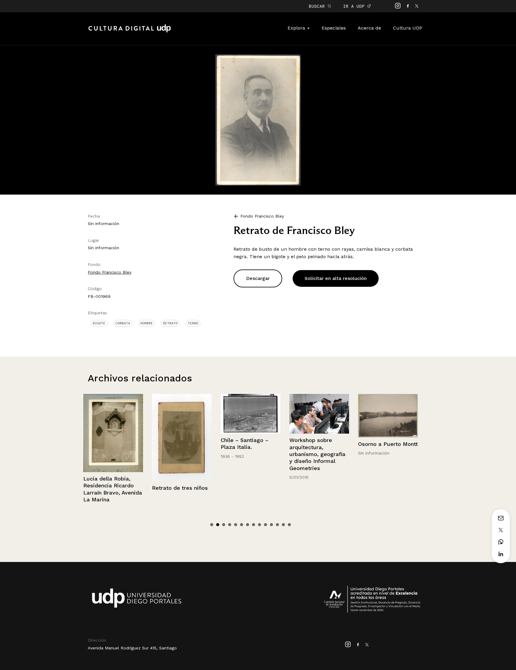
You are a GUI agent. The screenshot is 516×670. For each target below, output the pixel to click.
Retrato (170, 323)
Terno (193, 323)
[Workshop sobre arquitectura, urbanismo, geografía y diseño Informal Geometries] (252, 414)
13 (283, 524)
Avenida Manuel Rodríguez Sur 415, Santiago (132, 648)
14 (289, 524)
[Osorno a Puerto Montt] (320, 416)
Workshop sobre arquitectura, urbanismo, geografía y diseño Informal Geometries (250, 454)
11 (271, 524)
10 (265, 524)
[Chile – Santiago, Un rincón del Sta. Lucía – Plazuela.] (389, 413)
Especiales (334, 28)
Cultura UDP (407, 28)
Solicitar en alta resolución (336, 278)
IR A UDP (355, 6)
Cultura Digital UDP (129, 31)
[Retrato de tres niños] (114, 437)
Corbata (123, 323)
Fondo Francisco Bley (109, 272)
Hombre (146, 323)
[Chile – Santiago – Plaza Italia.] (183, 414)
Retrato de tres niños (112, 488)
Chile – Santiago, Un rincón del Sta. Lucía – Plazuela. (388, 446)
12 (277, 524)
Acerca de (369, 28)
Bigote (99, 323)
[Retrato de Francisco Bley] (258, 119)
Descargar (258, 278)
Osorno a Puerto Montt (320, 444)
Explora (297, 28)
